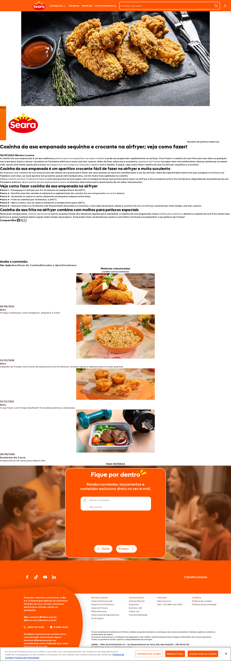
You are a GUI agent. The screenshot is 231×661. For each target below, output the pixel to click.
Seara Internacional (101, 601)
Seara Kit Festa (99, 607)
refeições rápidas (89, 164)
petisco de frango (150, 161)
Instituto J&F (135, 607)
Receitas (74, 5)
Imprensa (134, 604)
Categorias (56, 5)
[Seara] (39, 5)
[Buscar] (216, 5)
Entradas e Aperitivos (54, 265)
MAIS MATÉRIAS (115, 464)
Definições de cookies (149, 653)
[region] (115, 654)
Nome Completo (99, 500)
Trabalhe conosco (195, 577)
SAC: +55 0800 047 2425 (169, 604)
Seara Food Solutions (102, 604)
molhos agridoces (38, 213)
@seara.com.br (48, 620)
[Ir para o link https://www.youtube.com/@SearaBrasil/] (45, 577)
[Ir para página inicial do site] (115, 587)
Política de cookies (202, 601)
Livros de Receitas (105, 5)
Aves (15, 265)
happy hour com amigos (63, 164)
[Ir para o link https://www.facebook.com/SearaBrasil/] (27, 577)
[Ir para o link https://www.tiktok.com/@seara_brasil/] (36, 577)
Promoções (97, 618)
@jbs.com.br (31, 617)
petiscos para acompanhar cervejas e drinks (79, 158)
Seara (72, 265)
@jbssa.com (31, 620)
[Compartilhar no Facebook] (18, 220)
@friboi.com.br (48, 617)
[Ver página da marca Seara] (23, 123)
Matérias (87, 5)
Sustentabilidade (138, 614)
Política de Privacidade (26, 657)
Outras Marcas (137, 601)
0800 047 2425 (36, 627)
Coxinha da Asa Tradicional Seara (27, 179)
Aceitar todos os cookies (202, 653)
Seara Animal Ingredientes (105, 614)
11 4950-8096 (61, 627)
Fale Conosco (164, 601)
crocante (95, 193)
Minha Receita (99, 611)
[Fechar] (226, 653)
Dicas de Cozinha (29, 265)
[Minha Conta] (225, 5)
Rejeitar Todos (175, 653)
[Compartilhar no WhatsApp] (25, 220)
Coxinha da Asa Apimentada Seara (47, 182)
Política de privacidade (204, 604)
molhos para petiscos (171, 213)
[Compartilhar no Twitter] (22, 220)
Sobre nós (134, 611)
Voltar (106, 548)
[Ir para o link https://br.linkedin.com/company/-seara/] (54, 577)
